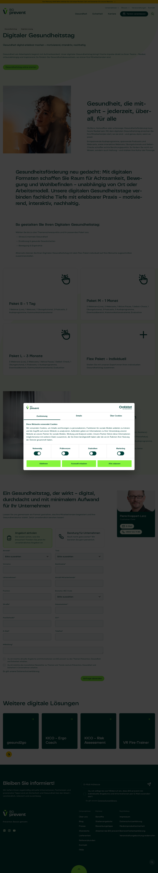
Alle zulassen (114, 464)
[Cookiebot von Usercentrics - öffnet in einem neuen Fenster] (121, 407)
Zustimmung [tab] (42, 416)
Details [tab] (79, 416)
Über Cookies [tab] (116, 416)
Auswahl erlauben (79, 464)
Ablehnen (43, 464)
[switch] (65, 453)
